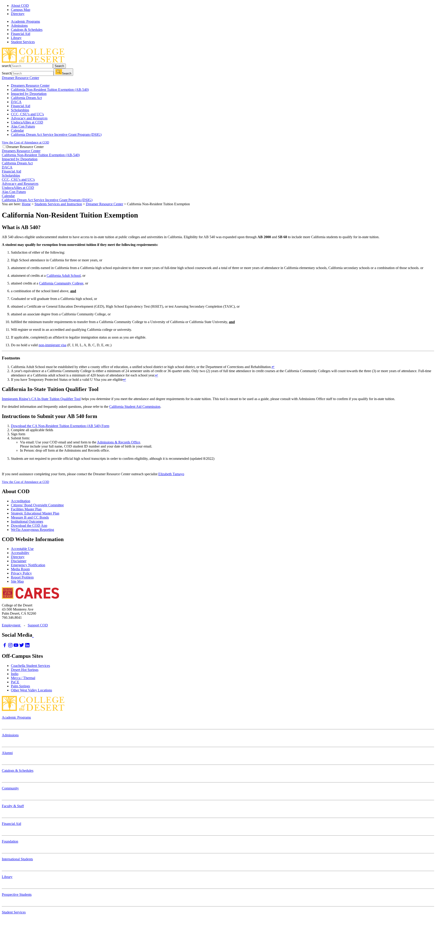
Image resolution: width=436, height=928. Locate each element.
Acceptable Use (22, 549)
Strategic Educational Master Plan (35, 513)
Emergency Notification (28, 565)
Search (59, 66)
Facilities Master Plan (26, 509)
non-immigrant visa (52, 345)
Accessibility (20, 553)
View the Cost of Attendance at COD (25, 142)
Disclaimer (18, 561)
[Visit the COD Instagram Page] (10, 646)
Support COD (38, 625)
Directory (18, 14)
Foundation (10, 841)
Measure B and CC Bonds (30, 517)
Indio (14, 674)
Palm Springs (20, 686)
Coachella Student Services (30, 666)
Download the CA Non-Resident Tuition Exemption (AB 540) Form (60, 426)
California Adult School (64, 275)
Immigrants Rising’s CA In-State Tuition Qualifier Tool (41, 399)
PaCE (15, 682)
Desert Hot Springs (24, 670)
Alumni (7, 753)
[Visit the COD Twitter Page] (22, 646)
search (6, 66)
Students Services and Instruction (58, 204)
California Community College (61, 283)
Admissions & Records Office (118, 442)
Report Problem (22, 577)
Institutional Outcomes (27, 521)
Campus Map (20, 10)
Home (26, 204)
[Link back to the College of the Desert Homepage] (33, 61)
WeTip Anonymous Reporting (32, 530)
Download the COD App (29, 525)
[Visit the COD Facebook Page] (4, 646)
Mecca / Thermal (23, 678)
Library (7, 877)
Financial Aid (11, 824)
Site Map (17, 581)
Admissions (10, 735)
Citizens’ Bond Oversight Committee (37, 505)
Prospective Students (17, 894)
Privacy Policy (21, 573)
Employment (11, 625)
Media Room (20, 569)
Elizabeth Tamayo (171, 474)
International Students (17, 859)
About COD (20, 5)
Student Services (14, 912)
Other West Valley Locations (31, 690)
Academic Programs (16, 717)
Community (10, 788)
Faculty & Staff (13, 806)
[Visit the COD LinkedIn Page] (27, 646)
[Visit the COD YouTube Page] (16, 646)
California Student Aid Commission (134, 406)
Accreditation (20, 501)
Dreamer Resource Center (20, 78)
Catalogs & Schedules (17, 770)
